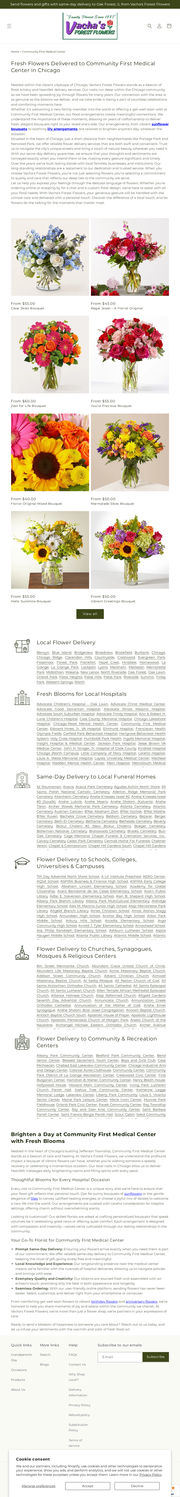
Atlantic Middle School (132, 935)
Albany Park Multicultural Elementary (117, 901)
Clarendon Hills (78, 657)
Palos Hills (92, 677)
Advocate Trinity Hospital (116, 714)
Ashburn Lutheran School (131, 930)
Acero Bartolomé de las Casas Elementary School (99, 891)
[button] (9, 26)
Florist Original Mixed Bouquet (36, 504)
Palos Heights (70, 677)
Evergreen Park (151, 657)
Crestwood (126, 657)
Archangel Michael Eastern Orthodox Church (96, 1025)
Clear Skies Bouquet (27, 308)
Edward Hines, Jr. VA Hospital (75, 729)
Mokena (72, 672)
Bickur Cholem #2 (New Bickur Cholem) (93, 826)
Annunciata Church (111, 1000)
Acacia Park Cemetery (94, 787)
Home (15, 51)
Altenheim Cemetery (71, 796)
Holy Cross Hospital (66, 738)
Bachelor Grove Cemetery (82, 816)
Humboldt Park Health (103, 738)
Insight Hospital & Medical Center (66, 743)
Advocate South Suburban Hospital (66, 714)
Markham (118, 667)
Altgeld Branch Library (69, 911)
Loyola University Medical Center (122, 758)
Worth (79, 682)
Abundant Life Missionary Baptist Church (72, 971)
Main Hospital (118, 763)
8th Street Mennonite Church (63, 966)
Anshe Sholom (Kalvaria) (131, 801)
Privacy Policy (150, 1475)
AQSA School (47, 881)
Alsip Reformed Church (116, 995)
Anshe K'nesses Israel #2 (110, 796)
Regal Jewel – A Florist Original (117, 308)
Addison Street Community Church (69, 976)
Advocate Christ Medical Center (138, 704)
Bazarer (145, 816)
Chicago (158, 652)
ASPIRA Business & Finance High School (94, 881)
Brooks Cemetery (141, 831)
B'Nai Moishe (154, 811)
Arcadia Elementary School (129, 920)
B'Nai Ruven (47, 816)
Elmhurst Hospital (118, 729)
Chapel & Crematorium (68, 846)
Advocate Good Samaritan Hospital (68, 709)
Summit (147, 677)
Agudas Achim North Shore (137, 787)
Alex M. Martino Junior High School (98, 906)
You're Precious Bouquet (111, 406)
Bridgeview (83, 652)
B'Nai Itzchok (131, 811)
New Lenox (90, 672)
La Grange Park (65, 667)
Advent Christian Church (126, 976)
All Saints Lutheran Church (72, 990)
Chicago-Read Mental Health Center (85, 724)
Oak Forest (137, 672)
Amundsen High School (79, 916)
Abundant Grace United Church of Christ (128, 966)
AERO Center (154, 876)
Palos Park (113, 677)
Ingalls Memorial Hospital (144, 738)
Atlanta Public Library (94, 935)
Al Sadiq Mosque (97, 980)
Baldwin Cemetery (121, 816)
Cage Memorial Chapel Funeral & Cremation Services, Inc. (114, 836)
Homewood (149, 662)
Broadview (103, 652)
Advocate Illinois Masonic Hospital (134, 709)
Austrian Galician (68, 811)
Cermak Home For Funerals (127, 841)
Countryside (104, 657)
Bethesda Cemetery (135, 821)
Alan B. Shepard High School (140, 896)
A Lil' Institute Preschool (121, 876)
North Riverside (113, 672)
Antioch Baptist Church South (61, 1015)
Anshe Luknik (70, 801)
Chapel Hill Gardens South (109, 846)
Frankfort (87, 662)
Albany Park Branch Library (60, 901)
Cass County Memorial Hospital (106, 719)
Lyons (103, 667)
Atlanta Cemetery (135, 806)
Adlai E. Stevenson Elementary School (82, 896)
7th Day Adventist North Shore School (68, 876)
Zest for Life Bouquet (28, 406)
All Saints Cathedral (114, 986)
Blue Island (62, 652)
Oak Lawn (156, 672)
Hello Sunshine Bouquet (31, 601)
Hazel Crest (109, 662)
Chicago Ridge (49, 657)
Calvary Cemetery (51, 841)
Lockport (88, 667)
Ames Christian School (110, 911)
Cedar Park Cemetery (85, 841)
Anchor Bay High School (124, 916)
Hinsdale (129, 662)
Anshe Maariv (96, 801)
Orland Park (47, 677)
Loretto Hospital (151, 753)
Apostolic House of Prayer (109, 1015)
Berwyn (43, 652)
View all (90, 614)
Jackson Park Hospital (117, 743)
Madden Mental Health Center (78, 763)
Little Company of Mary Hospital (108, 753)
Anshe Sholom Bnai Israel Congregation (90, 1010)
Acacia (68, 787)
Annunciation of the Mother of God (107, 1005)
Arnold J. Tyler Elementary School (105, 925)
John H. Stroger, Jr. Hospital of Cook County (100, 748)
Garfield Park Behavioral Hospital (90, 733)
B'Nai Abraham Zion (101, 811)
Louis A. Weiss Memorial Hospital (65, 758)
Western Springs (59, 682)
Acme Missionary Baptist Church (137, 971)
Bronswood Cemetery (107, 831)
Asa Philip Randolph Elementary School (71, 930)
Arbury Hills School (83, 920)
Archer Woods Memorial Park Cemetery (83, 806)
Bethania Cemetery (102, 821)
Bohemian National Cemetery (62, 831)
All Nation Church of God (137, 980)
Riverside (131, 677)
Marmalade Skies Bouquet (112, 504)
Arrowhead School (150, 925)
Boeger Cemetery (149, 826)
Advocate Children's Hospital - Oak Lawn (72, 704)
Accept (88, 1486)
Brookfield (123, 652)
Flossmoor (45, 662)
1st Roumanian (49, 787)
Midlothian (55, 672)
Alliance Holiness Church (72, 995)
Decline (137, 1486)
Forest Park (67, 662)
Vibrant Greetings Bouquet (113, 601)
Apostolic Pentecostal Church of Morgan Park (89, 1020)
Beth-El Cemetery (69, 821)
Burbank (142, 652)
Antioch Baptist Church (145, 1010)
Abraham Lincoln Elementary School (94, 886)
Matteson (136, 667)
